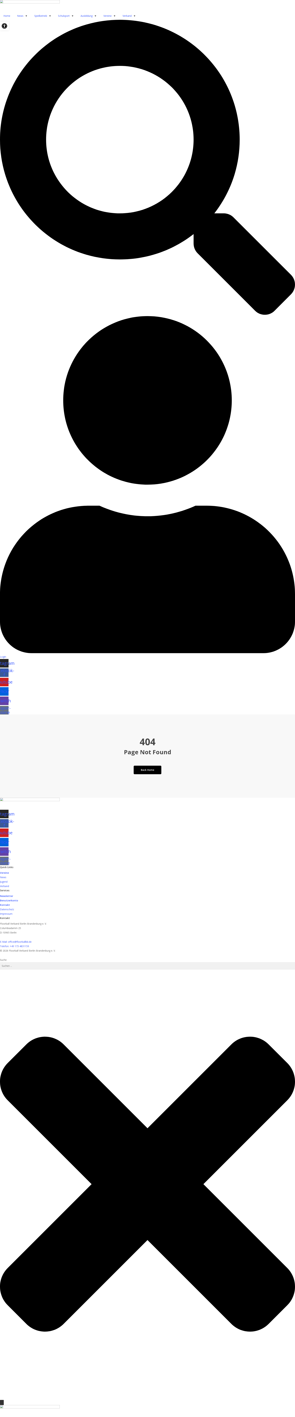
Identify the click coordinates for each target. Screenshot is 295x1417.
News (20, 15)
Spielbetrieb (40, 15)
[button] (4, 26)
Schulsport (64, 15)
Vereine (107, 15)
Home (6, 15)
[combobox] (147, 966)
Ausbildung (87, 15)
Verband (127, 15)
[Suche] (2, 1402)
